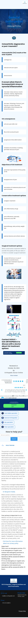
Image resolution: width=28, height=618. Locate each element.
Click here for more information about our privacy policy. (13, 542)
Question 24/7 (14, 405)
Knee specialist (9, 427)
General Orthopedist (10, 418)
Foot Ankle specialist (10, 413)
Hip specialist (8, 422)
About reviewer (14, 375)
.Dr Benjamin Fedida (9, 492)
